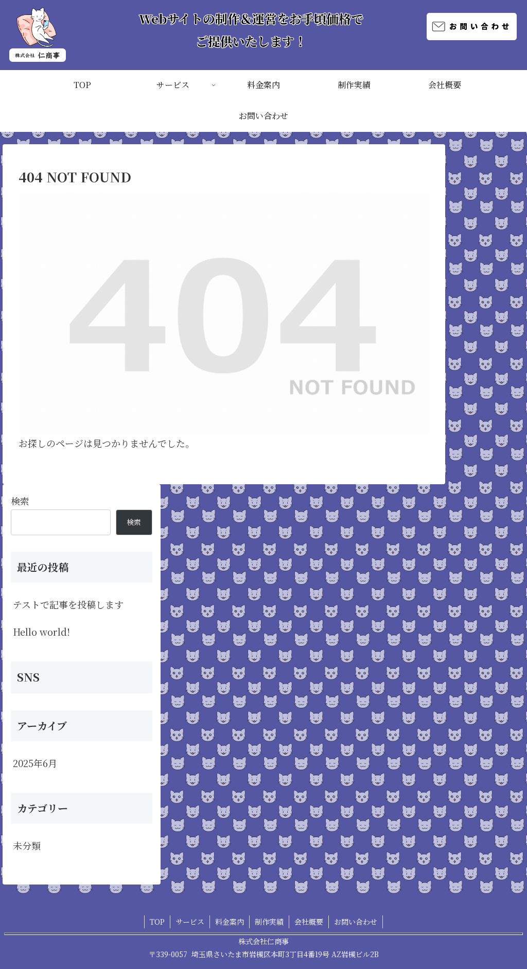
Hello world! (41, 631)
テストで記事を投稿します (68, 604)
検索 (20, 500)
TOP (157, 921)
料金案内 (229, 921)
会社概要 (308, 921)
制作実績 (269, 921)
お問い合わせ (355, 921)
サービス (189, 921)
